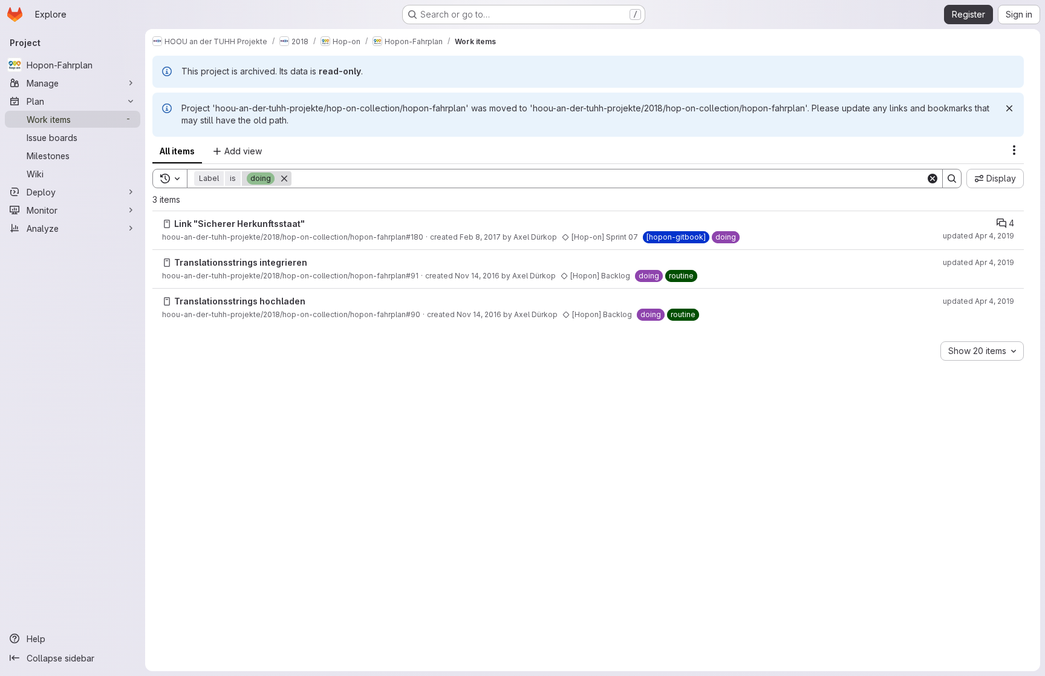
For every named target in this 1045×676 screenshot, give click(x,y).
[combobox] (982, 351)
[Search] (952, 178)
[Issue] (167, 224)
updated (978, 235)
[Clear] (932, 178)
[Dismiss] (1009, 108)
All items (177, 151)
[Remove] (284, 178)
